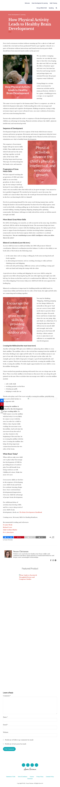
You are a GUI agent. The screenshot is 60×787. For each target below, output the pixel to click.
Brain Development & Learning (17, 14)
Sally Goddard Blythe (10, 530)
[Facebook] (51, 560)
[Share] (2, 400)
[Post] (2, 408)
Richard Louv (7, 527)
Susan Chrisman (8, 3)
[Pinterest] (55, 560)
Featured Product (30, 568)
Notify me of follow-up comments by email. (19, 740)
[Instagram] (53, 560)
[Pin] (2, 404)
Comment (7, 696)
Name (5, 717)
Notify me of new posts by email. (15, 744)
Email (5, 725)
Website (5, 732)
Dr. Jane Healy (7, 525)
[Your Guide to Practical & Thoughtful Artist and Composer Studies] (30, 629)
